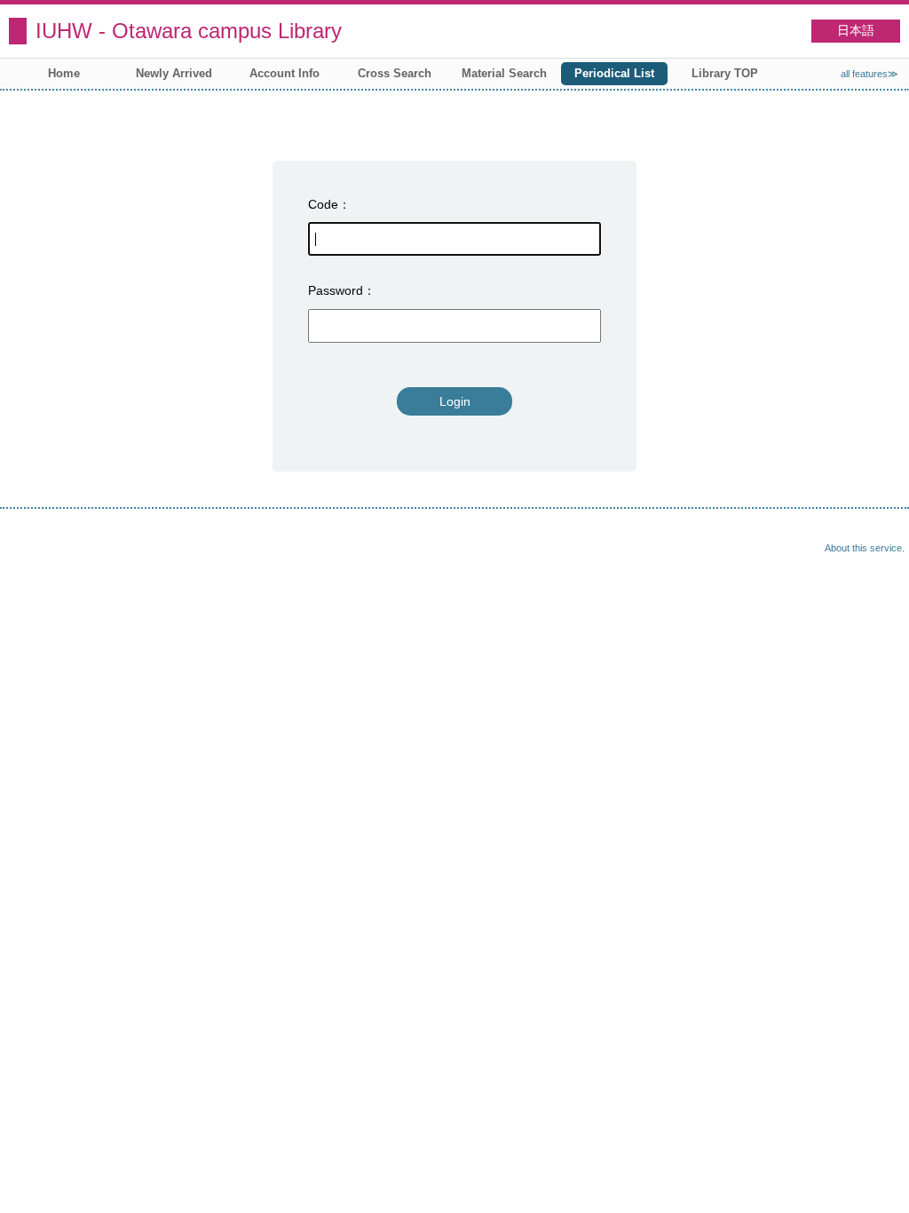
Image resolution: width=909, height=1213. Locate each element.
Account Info (284, 73)
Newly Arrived (174, 73)
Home (64, 73)
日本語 (855, 30)
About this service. (865, 548)
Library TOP (725, 73)
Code (323, 204)
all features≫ (869, 73)
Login (454, 401)
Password (335, 290)
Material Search (504, 73)
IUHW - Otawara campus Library (189, 31)
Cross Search (394, 73)
